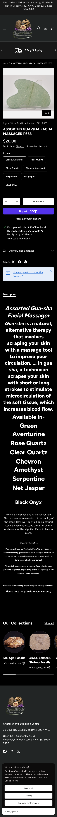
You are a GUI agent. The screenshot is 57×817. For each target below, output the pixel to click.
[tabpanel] (28, 448)
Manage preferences (28, 803)
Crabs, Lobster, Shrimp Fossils (40, 660)
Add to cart (38, 201)
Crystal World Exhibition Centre (18, 123)
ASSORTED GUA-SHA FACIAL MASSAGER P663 (31, 63)
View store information (18, 238)
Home (5, 63)
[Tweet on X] (13, 262)
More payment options (28, 218)
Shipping (20, 146)
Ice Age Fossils (14, 658)
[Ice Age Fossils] (14, 642)
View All (49, 623)
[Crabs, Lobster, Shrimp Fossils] (40, 642)
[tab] (9, 294)
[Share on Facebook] (19, 262)
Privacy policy (11, 811)
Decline (28, 795)
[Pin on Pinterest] (25, 262)
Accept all (28, 788)
